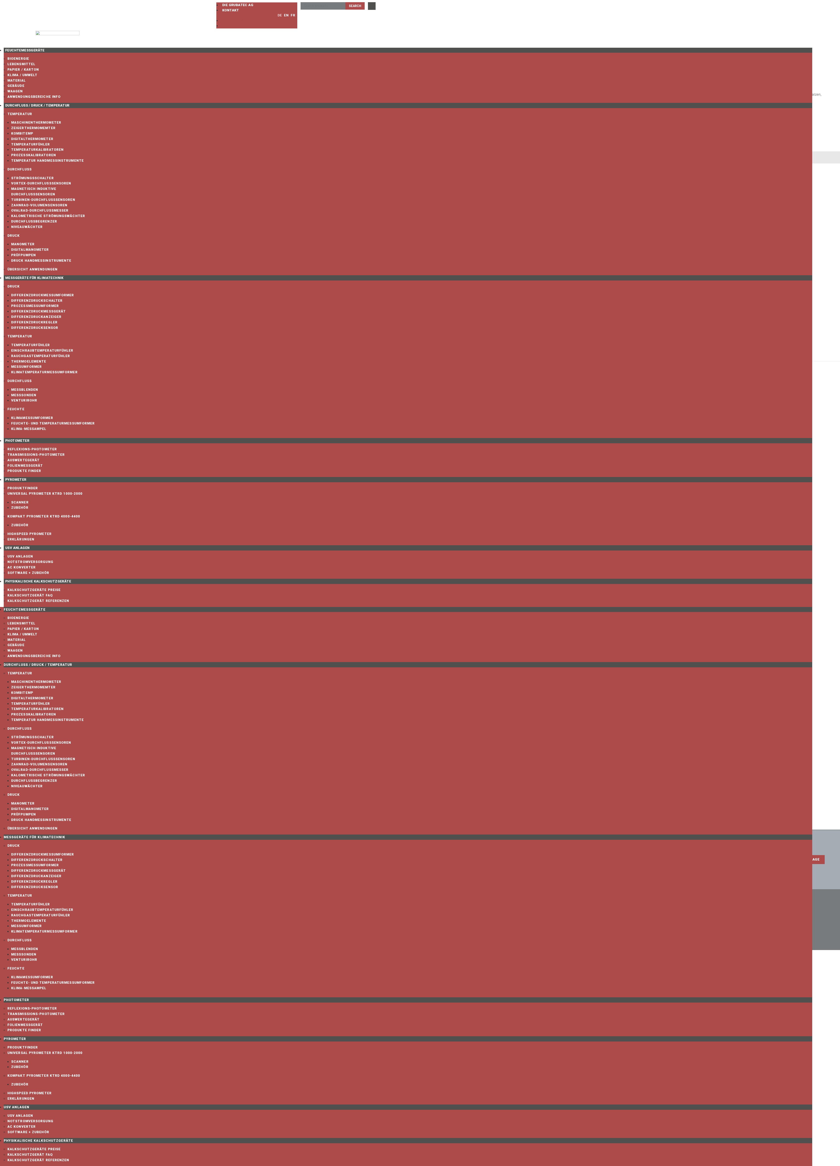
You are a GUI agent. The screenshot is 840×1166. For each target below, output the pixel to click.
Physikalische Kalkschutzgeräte (38, 581)
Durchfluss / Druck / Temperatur (37, 105)
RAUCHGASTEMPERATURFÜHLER (40, 356)
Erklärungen (20, 539)
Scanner (20, 502)
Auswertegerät (23, 460)
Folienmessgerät (25, 466)
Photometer (17, 441)
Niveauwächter (27, 227)
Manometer (23, 244)
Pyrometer (15, 480)
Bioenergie (18, 59)
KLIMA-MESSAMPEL (29, 429)
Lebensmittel (21, 64)
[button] (244, 15)
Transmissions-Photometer (36, 455)
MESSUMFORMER (26, 367)
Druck (13, 236)
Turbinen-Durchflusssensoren (43, 200)
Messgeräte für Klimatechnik (34, 278)
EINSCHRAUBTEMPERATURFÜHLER (42, 350)
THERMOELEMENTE (28, 361)
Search (355, 6)
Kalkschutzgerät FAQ (30, 595)
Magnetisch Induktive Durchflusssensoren (33, 191)
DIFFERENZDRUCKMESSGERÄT (38, 311)
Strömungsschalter (32, 178)
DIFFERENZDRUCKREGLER (34, 322)
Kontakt (230, 10)
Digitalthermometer (32, 139)
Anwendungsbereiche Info (34, 97)
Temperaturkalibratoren (37, 150)
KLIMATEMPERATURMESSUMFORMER (44, 372)
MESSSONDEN (23, 395)
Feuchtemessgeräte (25, 50)
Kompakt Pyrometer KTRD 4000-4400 (43, 516)
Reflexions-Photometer (32, 449)
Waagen (15, 91)
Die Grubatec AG (237, 5)
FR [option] (293, 15)
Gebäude (15, 86)
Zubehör (19, 508)
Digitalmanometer (30, 250)
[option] (285, 15)
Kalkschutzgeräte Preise (34, 590)
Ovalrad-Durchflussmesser (39, 210)
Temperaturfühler (30, 144)
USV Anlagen (17, 548)
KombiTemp (22, 133)
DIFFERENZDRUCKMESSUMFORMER (42, 295)
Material (16, 80)
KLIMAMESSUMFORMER (32, 418)
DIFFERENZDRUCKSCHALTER (37, 301)
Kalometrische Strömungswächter (48, 216)
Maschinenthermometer (36, 122)
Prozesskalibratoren (33, 155)
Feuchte (15, 409)
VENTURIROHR (24, 400)
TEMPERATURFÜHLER (30, 345)
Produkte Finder (24, 471)
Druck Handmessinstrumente (41, 261)
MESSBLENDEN (24, 390)
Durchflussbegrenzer (34, 221)
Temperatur (19, 114)
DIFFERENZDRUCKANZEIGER (36, 317)
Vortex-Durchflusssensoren (41, 183)
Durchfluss (19, 169)
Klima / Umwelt (22, 75)
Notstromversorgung (30, 562)
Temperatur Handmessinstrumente (47, 161)
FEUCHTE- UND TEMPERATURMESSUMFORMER (53, 423)
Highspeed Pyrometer (29, 534)
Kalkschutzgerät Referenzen (38, 601)
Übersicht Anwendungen (32, 269)
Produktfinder (22, 488)
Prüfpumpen (23, 255)
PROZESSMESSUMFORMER (35, 306)
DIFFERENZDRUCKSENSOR (34, 328)
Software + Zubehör (28, 573)
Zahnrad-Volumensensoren (39, 205)
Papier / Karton (23, 70)
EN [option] (286, 15)
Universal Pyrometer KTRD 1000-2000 (44, 494)
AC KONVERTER (21, 567)
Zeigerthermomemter (33, 128)
